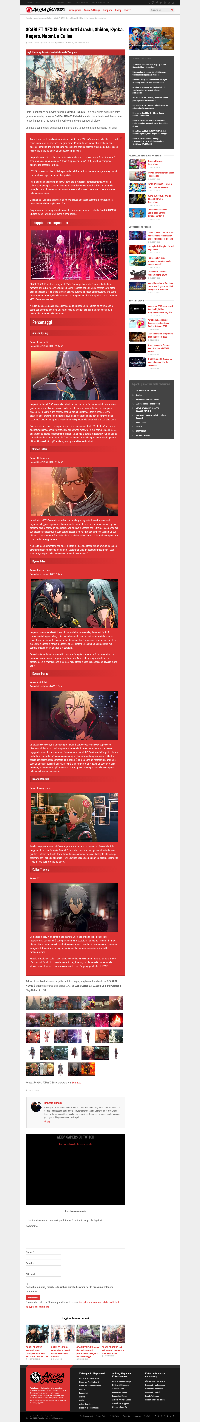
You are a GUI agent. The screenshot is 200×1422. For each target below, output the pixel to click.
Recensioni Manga (119, 1396)
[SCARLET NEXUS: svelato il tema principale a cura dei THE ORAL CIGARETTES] (37, 1342)
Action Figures (118, 1389)
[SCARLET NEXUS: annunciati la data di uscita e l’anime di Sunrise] (63, 1342)
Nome (29, 1252)
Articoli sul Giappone (120, 1403)
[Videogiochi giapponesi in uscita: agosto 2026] (151, 48)
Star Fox (139, 395)
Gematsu (76, 1082)
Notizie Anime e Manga (121, 1381)
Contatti (70, 3)
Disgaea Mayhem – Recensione (156, 162)
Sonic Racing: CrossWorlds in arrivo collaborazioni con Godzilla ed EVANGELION (148, 141)
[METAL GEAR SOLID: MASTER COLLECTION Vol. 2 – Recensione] (137, 202)
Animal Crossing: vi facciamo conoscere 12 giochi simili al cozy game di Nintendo (160, 286)
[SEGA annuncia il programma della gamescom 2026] (137, 340)
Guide (81, 1400)
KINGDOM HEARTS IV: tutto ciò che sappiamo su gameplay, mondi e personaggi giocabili (160, 235)
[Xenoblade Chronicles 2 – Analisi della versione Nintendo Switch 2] (137, 216)
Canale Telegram (152, 1396)
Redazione (60, 3)
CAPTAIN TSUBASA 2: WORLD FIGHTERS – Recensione (160, 186)
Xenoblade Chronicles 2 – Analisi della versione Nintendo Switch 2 (159, 212)
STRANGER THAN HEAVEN (146, 391)
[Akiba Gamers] (46, 12)
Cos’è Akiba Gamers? (33, 3)
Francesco (136, 80)
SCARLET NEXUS (34, 1090)
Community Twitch (152, 1392)
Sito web (30, 1274)
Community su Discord (154, 1389)
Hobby (118, 10)
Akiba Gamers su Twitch (155, 1381)
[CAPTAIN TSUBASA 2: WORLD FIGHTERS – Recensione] (137, 191)
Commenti (60, 43)
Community (48, 3)
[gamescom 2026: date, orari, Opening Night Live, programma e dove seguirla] (137, 313)
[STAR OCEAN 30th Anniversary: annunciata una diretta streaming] (137, 366)
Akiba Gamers (31, 18)
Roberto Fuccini (33, 43)
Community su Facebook (155, 1385)
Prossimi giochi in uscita (89, 1408)
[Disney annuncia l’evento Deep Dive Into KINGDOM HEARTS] (137, 352)
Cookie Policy (114, 1416)
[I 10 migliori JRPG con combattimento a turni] (137, 278)
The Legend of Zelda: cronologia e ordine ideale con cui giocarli (159, 260)
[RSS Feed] (149, 2)
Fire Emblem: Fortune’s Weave (147, 399)
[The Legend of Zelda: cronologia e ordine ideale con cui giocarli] (137, 264)
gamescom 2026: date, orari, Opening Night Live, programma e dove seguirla (160, 309)
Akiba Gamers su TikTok (154, 1400)
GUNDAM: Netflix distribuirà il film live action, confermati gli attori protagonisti (149, 90)
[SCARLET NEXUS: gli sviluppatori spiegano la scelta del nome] (113, 1342)
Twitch (127, 10)
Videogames (75, 10)
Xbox (87, 43)
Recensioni (83, 1393)
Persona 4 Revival (143, 435)
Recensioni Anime (119, 1392)
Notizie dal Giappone (120, 1385)
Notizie (49, 18)
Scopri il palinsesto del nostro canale (75, 1144)
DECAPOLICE (141, 431)
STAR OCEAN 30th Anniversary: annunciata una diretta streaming (161, 362)
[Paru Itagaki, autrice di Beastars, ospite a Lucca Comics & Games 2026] (137, 326)
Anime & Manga (92, 10)
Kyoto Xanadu (141, 422)
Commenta (32, 1226)
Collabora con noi (86, 1416)
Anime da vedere (82, 3)
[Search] (172, 10)
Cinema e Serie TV (119, 1407)
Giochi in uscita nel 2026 (100, 3)
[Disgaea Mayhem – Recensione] (137, 168)
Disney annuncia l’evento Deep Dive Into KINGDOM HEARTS (159, 348)
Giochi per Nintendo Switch (90, 1386)
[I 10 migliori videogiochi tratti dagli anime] (137, 253)
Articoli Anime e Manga (121, 1400)
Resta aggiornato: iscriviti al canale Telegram (54, 52)
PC (75, 43)
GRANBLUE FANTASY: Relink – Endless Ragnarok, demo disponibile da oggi (150, 123)
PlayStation (80, 43)
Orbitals (139, 427)
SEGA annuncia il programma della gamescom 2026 (160, 335)
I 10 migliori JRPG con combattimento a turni (157, 273)
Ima (134, 98)
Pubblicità (126, 1416)
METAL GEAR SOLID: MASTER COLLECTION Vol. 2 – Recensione (159, 198)
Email (29, 1263)
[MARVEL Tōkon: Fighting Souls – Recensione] (137, 179)
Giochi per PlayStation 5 (89, 1382)
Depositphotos (50, 1416)
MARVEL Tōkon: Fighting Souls (148, 404)
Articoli (82, 1397)
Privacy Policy (101, 1416)
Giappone (107, 10)
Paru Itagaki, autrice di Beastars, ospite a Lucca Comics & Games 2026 (158, 322)
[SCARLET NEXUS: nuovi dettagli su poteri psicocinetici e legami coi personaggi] (88, 1342)
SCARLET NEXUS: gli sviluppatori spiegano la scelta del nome (113, 1350)
